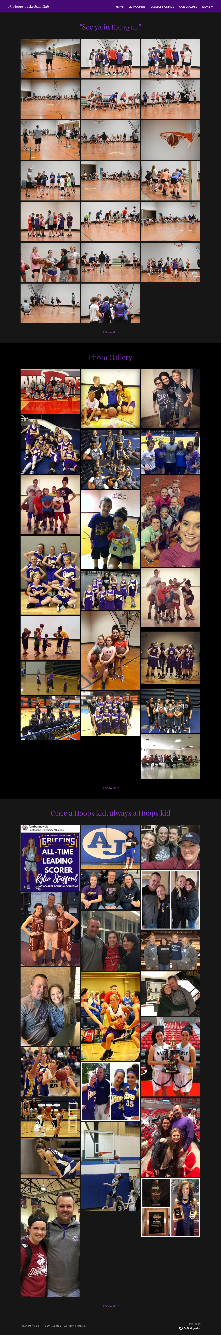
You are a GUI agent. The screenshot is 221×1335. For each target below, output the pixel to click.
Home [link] (120, 6)
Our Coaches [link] (188, 6)
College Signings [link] (162, 6)
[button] (207, 7)
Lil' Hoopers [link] (137, 6)
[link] (28, 6)
